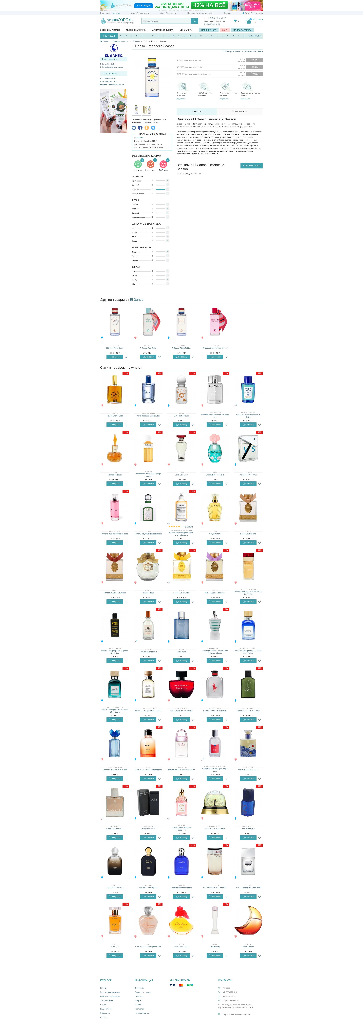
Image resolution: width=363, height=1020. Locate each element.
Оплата (138, 996)
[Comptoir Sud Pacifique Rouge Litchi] (215, 743)
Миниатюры (186, 30)
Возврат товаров (143, 992)
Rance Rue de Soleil (181, 593)
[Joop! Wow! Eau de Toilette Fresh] (148, 743)
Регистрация (257, 13)
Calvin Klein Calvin (148, 829)
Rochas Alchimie (115, 475)
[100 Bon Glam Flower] (148, 625)
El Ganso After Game (108, 78)
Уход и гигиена (106, 1000)
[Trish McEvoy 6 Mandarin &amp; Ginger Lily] (215, 389)
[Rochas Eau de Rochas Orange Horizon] (148, 448)
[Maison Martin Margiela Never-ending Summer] (181, 507)
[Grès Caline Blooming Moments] (148, 920)
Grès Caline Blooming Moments (148, 947)
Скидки (227, 13)
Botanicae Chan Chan (115, 829)
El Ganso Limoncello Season (112, 85)
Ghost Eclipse (248, 947)
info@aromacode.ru (231, 1000)
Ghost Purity (215, 947)
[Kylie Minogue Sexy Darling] (181, 684)
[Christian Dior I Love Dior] (248, 743)
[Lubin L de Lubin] (181, 448)
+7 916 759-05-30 (230, 996)
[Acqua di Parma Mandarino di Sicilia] (248, 389)
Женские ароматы (110, 30)
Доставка (139, 988)
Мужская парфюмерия (110, 996)
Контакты (139, 1009)
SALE (224, 30)
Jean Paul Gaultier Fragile (215, 829)
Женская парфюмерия (110, 992)
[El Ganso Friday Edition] (181, 321)
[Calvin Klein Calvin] (148, 802)
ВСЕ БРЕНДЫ (255, 36)
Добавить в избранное (253, 51)
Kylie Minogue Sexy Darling (181, 711)
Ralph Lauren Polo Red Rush (214, 711)
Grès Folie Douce (181, 947)
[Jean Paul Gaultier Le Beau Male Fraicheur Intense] (215, 625)
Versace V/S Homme (248, 475)
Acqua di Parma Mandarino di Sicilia (248, 416)
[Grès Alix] (114, 920)
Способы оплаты (168, 13)
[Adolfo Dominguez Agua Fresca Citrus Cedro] (114, 684)
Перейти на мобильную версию (236, 1014)
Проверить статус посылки (200, 13)
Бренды (103, 988)
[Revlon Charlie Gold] (114, 389)
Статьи (103, 1005)
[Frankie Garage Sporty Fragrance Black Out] (115, 625)
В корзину (115, 357)
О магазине (105, 1013)
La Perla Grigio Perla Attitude (214, 888)
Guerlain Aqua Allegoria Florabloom (181, 829)
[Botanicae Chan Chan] (114, 802)
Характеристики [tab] (239, 111)
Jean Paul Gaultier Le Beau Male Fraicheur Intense (215, 652)
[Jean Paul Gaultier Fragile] (215, 802)
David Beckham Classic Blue (148, 416)
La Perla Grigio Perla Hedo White (248, 888)
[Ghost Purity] (215, 920)
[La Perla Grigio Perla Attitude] (215, 861)
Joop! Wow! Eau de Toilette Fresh (148, 770)
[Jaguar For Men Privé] (114, 861)
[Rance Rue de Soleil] (181, 566)
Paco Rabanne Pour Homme (248, 711)
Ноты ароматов (142, 1013)
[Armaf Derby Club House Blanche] (148, 507)
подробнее (181, 99)
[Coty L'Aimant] (215, 507)
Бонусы (138, 1000)
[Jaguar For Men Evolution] (181, 861)
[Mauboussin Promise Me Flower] (181, 743)
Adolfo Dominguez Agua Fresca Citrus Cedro (115, 711)
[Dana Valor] (181, 625)
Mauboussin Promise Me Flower (181, 770)
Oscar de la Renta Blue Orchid (115, 770)
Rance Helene (148, 593)
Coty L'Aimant (214, 534)
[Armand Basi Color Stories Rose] (114, 507)
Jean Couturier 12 (248, 829)
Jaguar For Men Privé (114, 888)
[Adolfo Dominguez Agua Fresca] (148, 684)
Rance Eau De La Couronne (115, 593)
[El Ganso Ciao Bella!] (148, 321)
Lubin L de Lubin (181, 475)
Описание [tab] (196, 111)
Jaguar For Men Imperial (148, 888)
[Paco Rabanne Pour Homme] (248, 684)
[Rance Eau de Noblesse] (215, 566)
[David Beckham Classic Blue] (148, 389)
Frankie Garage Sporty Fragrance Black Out (114, 652)
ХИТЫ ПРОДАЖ (109, 36)
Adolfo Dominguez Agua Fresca (148, 711)
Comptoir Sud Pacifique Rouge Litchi (214, 770)
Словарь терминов (232, 51)
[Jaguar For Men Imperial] (148, 861)
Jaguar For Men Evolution (181, 888)
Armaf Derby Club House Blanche (148, 534)
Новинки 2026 (208, 30)
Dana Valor (181, 652)
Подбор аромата (242, 30)
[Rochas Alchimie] (114, 448)
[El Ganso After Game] (114, 321)
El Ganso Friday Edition (108, 81)
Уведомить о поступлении (254, 60)
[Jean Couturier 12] (248, 802)
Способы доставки (140, 13)
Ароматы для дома (162, 30)
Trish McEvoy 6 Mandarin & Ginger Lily (215, 416)
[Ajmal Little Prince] (181, 389)
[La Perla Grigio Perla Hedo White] (248, 861)
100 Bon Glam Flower (148, 652)
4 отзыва (189, 526)
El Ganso (136, 300)
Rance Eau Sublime (248, 534)
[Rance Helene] (148, 566)
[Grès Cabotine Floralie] (215, 448)
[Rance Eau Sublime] (248, 507)
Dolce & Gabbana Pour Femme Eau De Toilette (248, 593)
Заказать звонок (212, 24)
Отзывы (103, 1017)
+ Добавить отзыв (251, 165)
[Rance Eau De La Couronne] (114, 566)
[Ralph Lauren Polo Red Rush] (215, 684)
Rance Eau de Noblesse (215, 593)
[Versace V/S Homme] (248, 448)
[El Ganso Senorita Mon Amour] (215, 321)
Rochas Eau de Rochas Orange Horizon (148, 475)
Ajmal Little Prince (181, 416)
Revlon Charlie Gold (115, 416)
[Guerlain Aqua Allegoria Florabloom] (181, 802)
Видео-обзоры (106, 1009)
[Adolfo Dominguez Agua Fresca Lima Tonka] (248, 625)
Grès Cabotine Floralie (215, 475)
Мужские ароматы (136, 30)
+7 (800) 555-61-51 (216, 18)
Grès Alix (114, 947)
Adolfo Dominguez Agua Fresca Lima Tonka (248, 652)
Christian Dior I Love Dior (248, 770)
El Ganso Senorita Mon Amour (111, 67)
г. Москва (115, 13)
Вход (247, 13)
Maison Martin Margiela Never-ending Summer (181, 534)
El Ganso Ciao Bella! (107, 64)
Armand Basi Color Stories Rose (115, 534)
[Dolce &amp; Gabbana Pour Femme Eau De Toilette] (248, 566)
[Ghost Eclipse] (248, 920)
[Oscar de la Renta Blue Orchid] (114, 743)
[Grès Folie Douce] (181, 920)
